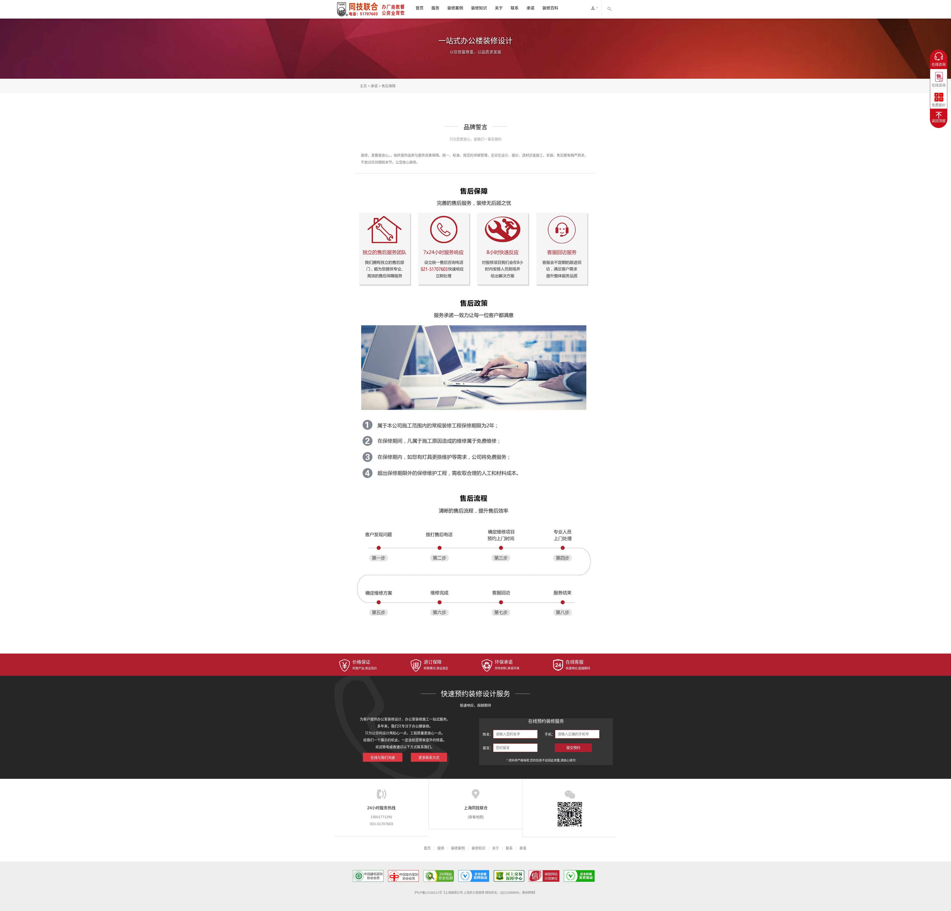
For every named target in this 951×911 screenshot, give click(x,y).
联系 (515, 8)
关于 (499, 8)
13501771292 (381, 817)
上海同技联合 (352, 8)
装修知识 (479, 8)
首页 (419, 8)
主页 (363, 86)
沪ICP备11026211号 (428, 892)
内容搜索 (609, 8)
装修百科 (550, 8)
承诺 (530, 8)
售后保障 (389, 86)
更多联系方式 (429, 757)
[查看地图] (476, 817)
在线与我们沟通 (382, 757)
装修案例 (455, 8)
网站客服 (594, 9)
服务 (435, 8)
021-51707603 (381, 824)
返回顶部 (939, 121)
